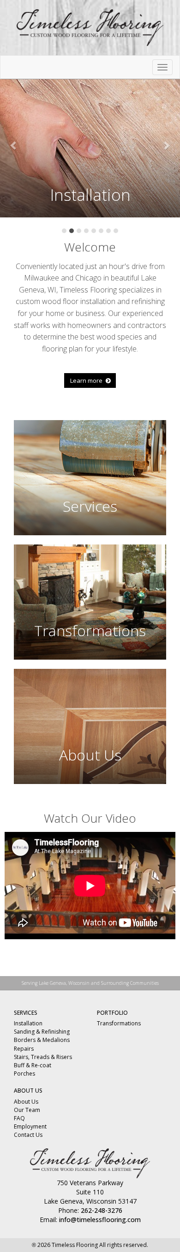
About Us (26, 1102)
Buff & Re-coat (32, 1065)
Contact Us (28, 1135)
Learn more (87, 380)
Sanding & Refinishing (42, 1032)
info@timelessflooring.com (100, 1219)
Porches (24, 1073)
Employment (30, 1126)
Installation (28, 1023)
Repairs (24, 1049)
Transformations (119, 1023)
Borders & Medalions (42, 1040)
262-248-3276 (101, 1210)
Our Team (27, 1110)
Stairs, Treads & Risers (43, 1057)
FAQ (19, 1118)
